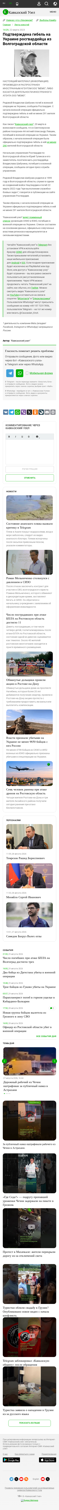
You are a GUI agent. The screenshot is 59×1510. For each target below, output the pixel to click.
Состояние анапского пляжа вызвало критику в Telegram (29, 525)
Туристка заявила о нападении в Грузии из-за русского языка (28, 1412)
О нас (5, 1454)
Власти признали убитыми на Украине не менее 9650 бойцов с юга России (27, 741)
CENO (19, 252)
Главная (7, 25)
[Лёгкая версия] (17, 3)
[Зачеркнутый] (28, 436)
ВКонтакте (23, 298)
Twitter (34, 287)
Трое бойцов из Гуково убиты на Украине (29, 987)
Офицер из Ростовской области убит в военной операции (27, 1029)
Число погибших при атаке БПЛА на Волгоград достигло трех (26, 960)
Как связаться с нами (24, 1454)
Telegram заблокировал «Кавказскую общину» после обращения (26, 1362)
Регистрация (29, 469)
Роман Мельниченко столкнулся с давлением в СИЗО (27, 580)
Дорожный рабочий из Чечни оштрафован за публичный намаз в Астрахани (25, 1086)
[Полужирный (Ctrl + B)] (9, 436)
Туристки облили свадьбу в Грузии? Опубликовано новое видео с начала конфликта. (26, 1311)
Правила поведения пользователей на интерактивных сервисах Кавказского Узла (29, 1489)
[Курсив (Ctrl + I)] (15, 436)
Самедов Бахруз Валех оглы (23, 936)
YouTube (14, 295)
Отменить (30, 478)
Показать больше (29, 1423)
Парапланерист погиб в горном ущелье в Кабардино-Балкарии (29, 999)
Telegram (42, 245)
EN (10, 3)
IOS (23, 262)
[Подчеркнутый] (22, 436)
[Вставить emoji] (37, 436)
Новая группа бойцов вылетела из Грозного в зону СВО (24, 1014)
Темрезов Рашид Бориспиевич (25, 858)
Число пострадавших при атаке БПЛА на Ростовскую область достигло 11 (26, 618)
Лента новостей (21, 25)
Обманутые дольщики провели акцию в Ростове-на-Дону (26, 682)
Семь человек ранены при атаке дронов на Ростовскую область (26, 791)
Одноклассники (41, 298)
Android (15, 262)
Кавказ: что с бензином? (19, 20)
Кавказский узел (24, 124)
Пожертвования (49, 1454)
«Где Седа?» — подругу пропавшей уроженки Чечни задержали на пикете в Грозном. (28, 1201)
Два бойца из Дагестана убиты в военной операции (29, 974)
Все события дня (46, 1036)
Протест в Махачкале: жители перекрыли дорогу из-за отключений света (29, 1254)
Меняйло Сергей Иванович (23, 897)
